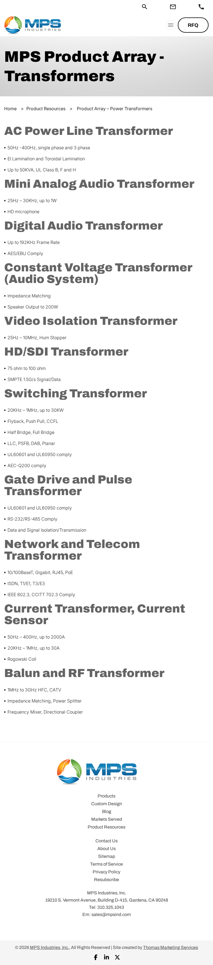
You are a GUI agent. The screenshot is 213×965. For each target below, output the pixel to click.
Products (106, 796)
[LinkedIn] (106, 957)
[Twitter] (117, 957)
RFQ (193, 25)
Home (10, 108)
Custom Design (106, 803)
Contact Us (106, 840)
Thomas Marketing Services (170, 947)
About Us (106, 848)
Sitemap (106, 856)
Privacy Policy (106, 871)
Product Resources (45, 108)
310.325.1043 (110, 907)
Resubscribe (106, 879)
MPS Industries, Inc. (49, 947)
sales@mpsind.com (111, 914)
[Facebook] (95, 957)
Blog (106, 811)
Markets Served (106, 819)
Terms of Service (106, 864)
